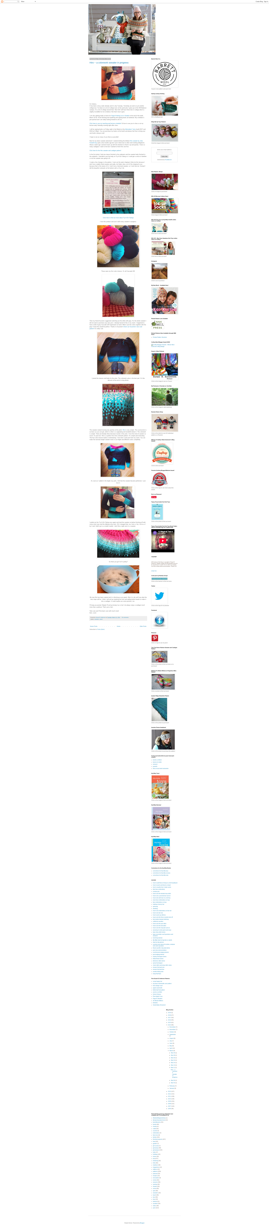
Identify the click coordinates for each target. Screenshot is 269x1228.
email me (154, 571)
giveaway (155, 1148)
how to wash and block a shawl (162, 885)
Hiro (124, 430)
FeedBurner (168, 159)
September (172, 1034)
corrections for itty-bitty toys (160, 871)
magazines (156, 1167)
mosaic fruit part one (158, 967)
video (154, 1205)
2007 (169, 1106)
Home (118, 626)
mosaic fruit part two (158, 969)
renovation (156, 1178)
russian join (156, 891)
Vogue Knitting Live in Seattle (120, 115)
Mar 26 (173, 1058)
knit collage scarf (157, 985)
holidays (155, 1154)
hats (154, 1152)
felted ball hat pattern (159, 990)
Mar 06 (173, 1080)
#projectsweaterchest (159, 1120)
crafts (154, 1128)
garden (155, 1143)
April (170, 1048)
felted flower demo (158, 958)
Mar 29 (173, 1053)
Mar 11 (173, 1067)
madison (155, 1165)
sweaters (96, 619)
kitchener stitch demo (159, 961)
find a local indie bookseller (161, 768)
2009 (169, 1101)
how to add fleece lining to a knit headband (165, 883)
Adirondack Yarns (130, 129)
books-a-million (157, 760)
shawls (155, 1186)
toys (154, 1199)
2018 (169, 1015)
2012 (169, 1094)
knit (154, 1158)
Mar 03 (173, 1083)
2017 (169, 1017)
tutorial (155, 1201)
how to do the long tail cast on (161, 928)
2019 (169, 1012)
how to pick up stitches (159, 915)
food (154, 1141)
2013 (169, 1091)
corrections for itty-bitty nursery (161, 873)
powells (155, 766)
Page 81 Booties (157, 998)
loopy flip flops (157, 973)
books (154, 1124)
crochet (155, 1131)
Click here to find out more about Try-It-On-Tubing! (118, 218)
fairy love (155, 1135)
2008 (169, 1103)
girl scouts (156, 1146)
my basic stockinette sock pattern (162, 983)
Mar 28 (173, 1055)
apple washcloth (157, 988)
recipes (155, 1175)
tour (154, 1197)
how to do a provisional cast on (162, 896)
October (171, 1032)
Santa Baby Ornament (159, 1005)
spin (154, 1190)
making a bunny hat (158, 904)
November (172, 1029)
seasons (155, 1182)
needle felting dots (158, 971)
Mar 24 (173, 1060)
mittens (155, 1169)
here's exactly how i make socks (162, 887)
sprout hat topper (158, 963)
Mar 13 (173, 1065)
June (171, 1043)
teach (101, 619)
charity (155, 1126)
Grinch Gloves (157, 994)
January (171, 1088)
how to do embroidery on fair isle (162, 910)
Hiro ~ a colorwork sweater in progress (109, 62)
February (172, 1086)
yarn (154, 1208)
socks (154, 1188)
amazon (155, 764)
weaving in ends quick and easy (162, 930)
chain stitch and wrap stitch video (162, 965)
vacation (155, 1203)
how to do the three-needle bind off (163, 917)
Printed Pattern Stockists (160, 337)
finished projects (157, 1139)
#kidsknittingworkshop (159, 1118)
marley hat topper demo (159, 956)
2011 (169, 1096)
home (154, 1156)
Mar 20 (173, 1062)
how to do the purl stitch (159, 923)
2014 (169, 1025)
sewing (155, 1184)
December (172, 1027)
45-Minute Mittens (158, 1000)
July (170, 1041)
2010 (169, 1099)
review (155, 1180)
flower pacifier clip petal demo (161, 948)
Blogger (142, 1223)
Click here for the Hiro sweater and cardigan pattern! (105, 150)
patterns (155, 1171)
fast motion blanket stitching (161, 919)
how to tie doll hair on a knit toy (161, 898)
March (171, 1050)
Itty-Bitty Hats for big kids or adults (162, 940)
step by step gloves (158, 942)
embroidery (156, 1133)
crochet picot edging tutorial (161, 952)
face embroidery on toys (160, 902)
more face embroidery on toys (161, 900)
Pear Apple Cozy (157, 996)
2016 (169, 1020)
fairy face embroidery (159, 889)
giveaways (156, 1150)
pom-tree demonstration (160, 950)
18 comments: (125, 617)
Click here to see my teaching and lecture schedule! (105, 123)
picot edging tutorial (158, 954)
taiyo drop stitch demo (159, 932)
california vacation (158, 921)
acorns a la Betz (157, 992)
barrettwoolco (157, 1122)
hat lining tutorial (157, 938)
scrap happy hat (157, 981)
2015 (169, 1022)
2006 (169, 1108)
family (154, 1137)
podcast (155, 1173)
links (154, 1163)
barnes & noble (157, 762)
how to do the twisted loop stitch (162, 893)
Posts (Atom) (101, 629)
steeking (155, 908)
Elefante (155, 1003)
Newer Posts (93, 626)
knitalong (155, 1160)
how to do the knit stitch (159, 925)
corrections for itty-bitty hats (160, 875)
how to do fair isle (158, 913)
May (170, 1046)
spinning (155, 906)
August (171, 1038)
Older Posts (143, 626)
